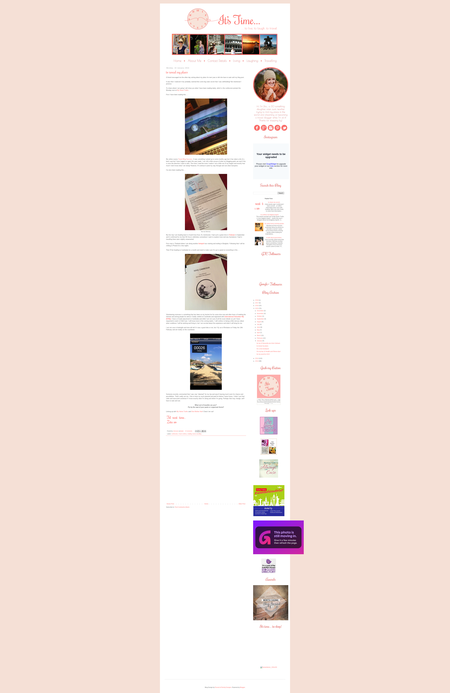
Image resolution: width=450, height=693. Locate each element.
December (260, 311)
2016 (257, 305)
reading (190, 434)
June (258, 327)
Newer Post (170, 504)
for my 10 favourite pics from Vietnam (268, 343)
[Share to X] (200, 431)
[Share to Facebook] (203, 431)
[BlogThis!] (198, 431)
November (260, 313)
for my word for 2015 (263, 354)
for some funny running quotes (274, 223)
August (259, 322)
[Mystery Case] (270, 620)
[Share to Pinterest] (205, 431)
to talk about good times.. (274, 237)
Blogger (242, 687)
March (259, 335)
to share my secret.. (274, 202)
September (260, 319)
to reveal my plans (262, 346)
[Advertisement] (268, 647)
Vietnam (232, 235)
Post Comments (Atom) (182, 507)
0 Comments (188, 431)
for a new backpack (263, 349)
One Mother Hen (196, 411)
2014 (257, 358)
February (260, 338)
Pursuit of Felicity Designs (223, 687)
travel (194, 434)
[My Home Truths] (269, 434)
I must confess (182, 434)
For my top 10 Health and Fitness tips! (269, 351)
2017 (257, 303)
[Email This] (196, 431)
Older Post (242, 504)
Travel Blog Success (185, 159)
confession (174, 434)
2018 (257, 300)
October (259, 316)
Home (206, 504)
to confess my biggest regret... (270, 215)
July (258, 324)
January (259, 341)
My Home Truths (182, 90)
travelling (198, 434)
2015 (257, 308)
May (258, 330)
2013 (257, 361)
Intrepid (201, 243)
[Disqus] (206, 470)
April (258, 332)
